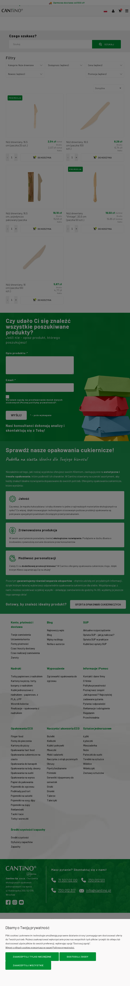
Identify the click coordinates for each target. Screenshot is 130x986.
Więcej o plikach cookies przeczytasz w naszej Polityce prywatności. (39, 947)
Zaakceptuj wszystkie (28, 965)
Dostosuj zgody (78, 956)
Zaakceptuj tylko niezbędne (32, 956)
